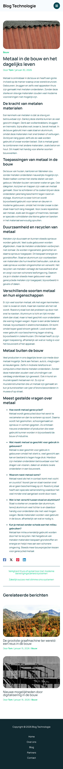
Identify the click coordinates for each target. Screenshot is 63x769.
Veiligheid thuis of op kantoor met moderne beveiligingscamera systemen (31, 572)
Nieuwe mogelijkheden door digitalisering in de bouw (23, 693)
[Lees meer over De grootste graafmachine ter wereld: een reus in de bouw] (31, 620)
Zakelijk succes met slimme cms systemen (31, 579)
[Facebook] (4, 559)
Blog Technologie (19, 6)
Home (31, 736)
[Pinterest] (17, 559)
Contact (31, 757)
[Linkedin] (24, 559)
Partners (31, 752)
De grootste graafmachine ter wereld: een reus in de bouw (29, 642)
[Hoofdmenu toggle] (57, 5)
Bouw (6, 52)
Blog (31, 747)
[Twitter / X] (11, 559)
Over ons (31, 742)
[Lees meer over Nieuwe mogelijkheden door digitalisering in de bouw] (31, 672)
